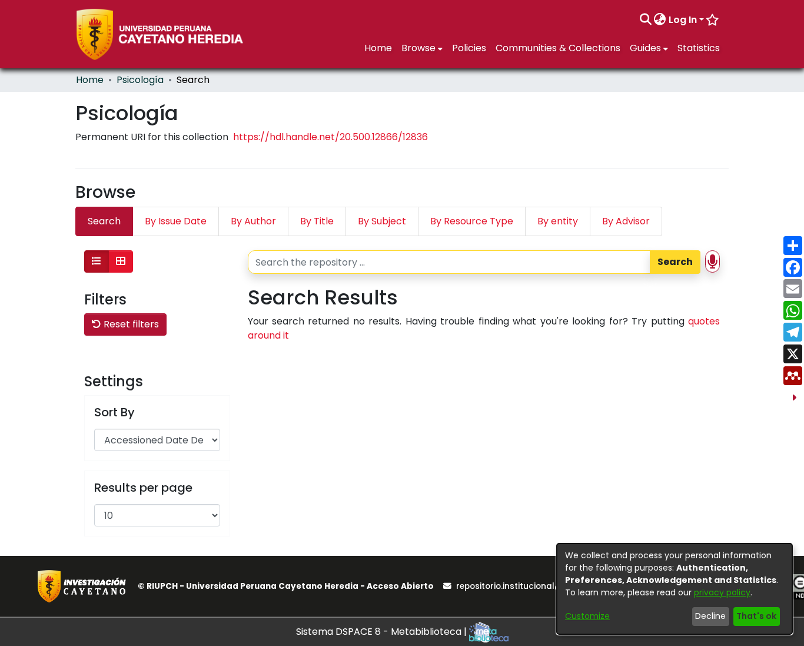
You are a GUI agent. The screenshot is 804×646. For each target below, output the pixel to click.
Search (675, 262)
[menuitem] (660, 20)
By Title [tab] (317, 221)
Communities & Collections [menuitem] (558, 48)
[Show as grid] (120, 261)
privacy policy (722, 592)
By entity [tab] (557, 221)
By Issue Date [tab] (176, 221)
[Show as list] (96, 261)
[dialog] (674, 589)
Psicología (140, 80)
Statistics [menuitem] (698, 48)
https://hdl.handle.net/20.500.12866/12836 (330, 137)
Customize (587, 616)
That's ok (756, 616)
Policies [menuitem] (469, 48)
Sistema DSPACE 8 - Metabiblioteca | (382, 631)
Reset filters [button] (130, 324)
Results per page (143, 488)
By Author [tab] (253, 221)
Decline (710, 616)
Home (90, 80)
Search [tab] (104, 221)
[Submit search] (645, 20)
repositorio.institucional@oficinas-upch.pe (545, 586)
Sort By (114, 412)
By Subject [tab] (382, 221)
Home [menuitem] (378, 48)
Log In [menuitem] (683, 19)
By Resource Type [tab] (471, 221)
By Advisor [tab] (626, 221)
